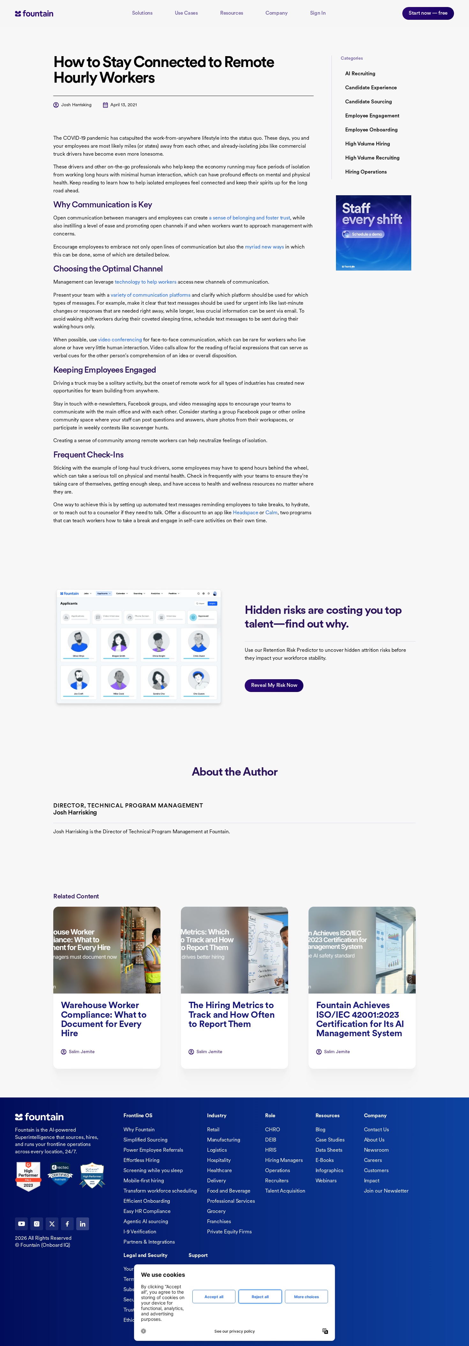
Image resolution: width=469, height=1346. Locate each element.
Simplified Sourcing (145, 1140)
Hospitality (219, 1160)
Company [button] (276, 13)
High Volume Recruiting (372, 158)
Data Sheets (329, 1150)
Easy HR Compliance (147, 1211)
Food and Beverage (229, 1191)
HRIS (270, 1150)
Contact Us (376, 1130)
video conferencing (120, 340)
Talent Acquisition (285, 1191)
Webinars (326, 1181)
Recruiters (276, 1181)
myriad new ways (264, 247)
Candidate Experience (371, 88)
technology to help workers (145, 282)
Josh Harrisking (76, 105)
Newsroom (376, 1150)
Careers (373, 1160)
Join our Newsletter (386, 1191)
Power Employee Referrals (153, 1150)
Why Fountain (139, 1130)
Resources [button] (231, 13)
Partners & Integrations (149, 1242)
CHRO (272, 1130)
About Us (374, 1140)
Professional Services (231, 1201)
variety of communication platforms (150, 295)
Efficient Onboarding (146, 1201)
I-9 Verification (139, 1232)
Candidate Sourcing (368, 102)
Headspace (245, 513)
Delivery (216, 1181)
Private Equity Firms (229, 1232)
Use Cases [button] (186, 13)
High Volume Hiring (367, 144)
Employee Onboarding (371, 130)
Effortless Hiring (141, 1160)
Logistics (217, 1150)
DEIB (270, 1140)
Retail (213, 1130)
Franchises (219, 1221)
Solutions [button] (142, 13)
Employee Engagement (372, 116)
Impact (372, 1181)
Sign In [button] (318, 13)
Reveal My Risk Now (274, 685)
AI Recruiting (360, 74)
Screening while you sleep (153, 1170)
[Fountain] (43, 13)
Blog (321, 1130)
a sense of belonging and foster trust (249, 218)
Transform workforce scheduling (160, 1191)
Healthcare (219, 1170)
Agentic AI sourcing (145, 1221)
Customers (376, 1170)
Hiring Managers (284, 1160)
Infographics (329, 1170)
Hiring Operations (366, 172)
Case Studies (330, 1140)
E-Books (325, 1160)
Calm (271, 513)
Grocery (216, 1211)
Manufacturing (223, 1140)
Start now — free (428, 13)
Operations (277, 1170)
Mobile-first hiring (143, 1181)
